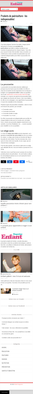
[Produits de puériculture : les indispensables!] (16, 33)
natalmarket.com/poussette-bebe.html (17, 94)
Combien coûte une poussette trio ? (12, 337)
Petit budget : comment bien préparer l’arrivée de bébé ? (13, 172)
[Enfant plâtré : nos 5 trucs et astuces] (16, 262)
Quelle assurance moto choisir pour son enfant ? (16, 204)
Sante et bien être (6, 274)
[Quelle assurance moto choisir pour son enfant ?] (16, 194)
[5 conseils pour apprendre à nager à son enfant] (16, 216)
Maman (4, 359)
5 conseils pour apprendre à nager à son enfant (16, 227)
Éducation (16, 294)
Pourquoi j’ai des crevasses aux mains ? (13, 318)
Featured (5, 355)
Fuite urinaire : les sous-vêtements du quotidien (15, 328)
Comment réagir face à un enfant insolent (20, 289)
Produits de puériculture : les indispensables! (14, 17)
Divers (4, 347)
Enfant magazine (18, 384)
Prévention (4, 21)
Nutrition (5, 363)
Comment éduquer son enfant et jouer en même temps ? (15, 323)
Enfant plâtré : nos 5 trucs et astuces (15, 276)
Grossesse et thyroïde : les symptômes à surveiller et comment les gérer (16, 332)
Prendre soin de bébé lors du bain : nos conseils (16, 178)
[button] (31, 9)
